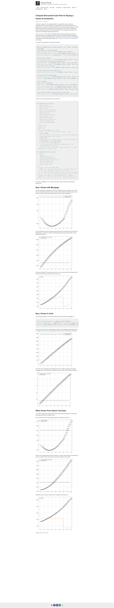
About (45, 9)
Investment (59, 7)
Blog (38, 7)
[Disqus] (57, 550)
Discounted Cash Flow (41, 34)
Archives (52, 7)
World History (66, 7)
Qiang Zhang (46, 2)
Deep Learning (44, 7)
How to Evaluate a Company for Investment (65, 38)
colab (48, 181)
